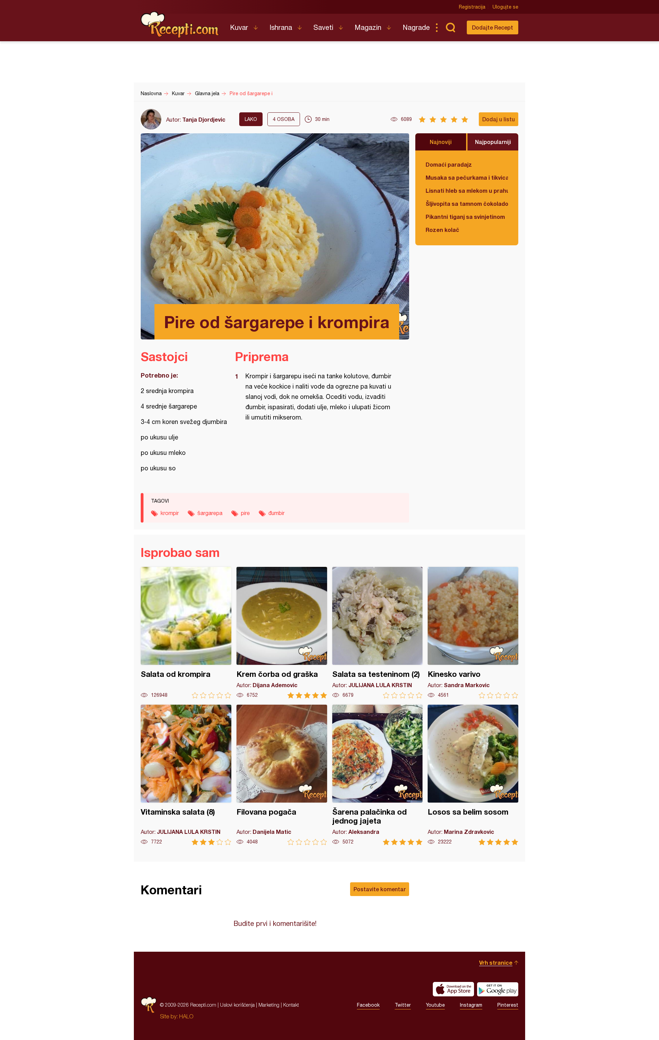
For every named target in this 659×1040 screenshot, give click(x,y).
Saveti (323, 27)
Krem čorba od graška (281, 632)
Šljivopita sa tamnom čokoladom (467, 203)
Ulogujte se (505, 7)
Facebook (368, 1005)
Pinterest (507, 1005)
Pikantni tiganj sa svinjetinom (465, 216)
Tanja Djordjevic (204, 119)
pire (245, 513)
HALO (186, 1016)
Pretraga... (450, 27)
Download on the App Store (453, 989)
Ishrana (280, 27)
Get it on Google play (497, 989)
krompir (170, 513)
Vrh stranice (495, 962)
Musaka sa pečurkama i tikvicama (467, 177)
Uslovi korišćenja (237, 1005)
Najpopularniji (493, 141)
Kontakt (291, 1005)
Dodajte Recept (492, 27)
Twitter (403, 1005)
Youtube (435, 1005)
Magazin (368, 27)
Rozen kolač (442, 229)
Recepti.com (180, 24)
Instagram (471, 1005)
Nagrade (416, 27)
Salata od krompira (186, 632)
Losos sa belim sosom (473, 775)
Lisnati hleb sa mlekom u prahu (467, 190)
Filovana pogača (281, 775)
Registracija (472, 7)
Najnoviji (441, 141)
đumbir (276, 513)
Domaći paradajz (449, 164)
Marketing (268, 1005)
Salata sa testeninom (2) (377, 632)
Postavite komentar (380, 889)
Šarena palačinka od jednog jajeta (377, 775)
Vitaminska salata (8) (186, 775)
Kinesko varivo (473, 632)
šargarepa (209, 513)
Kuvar (239, 27)
